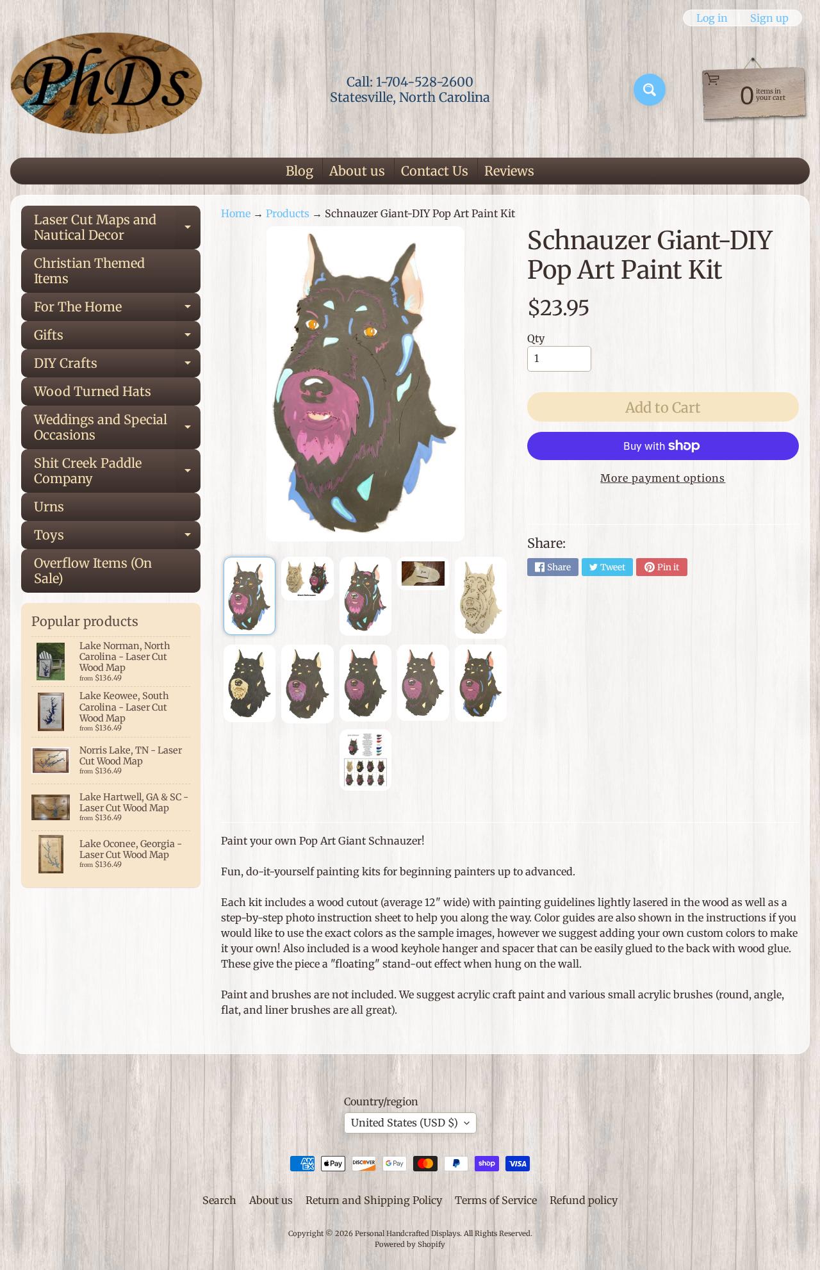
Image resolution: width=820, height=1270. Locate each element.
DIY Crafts (117, 366)
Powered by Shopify (410, 1244)
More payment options (662, 478)
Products (287, 213)
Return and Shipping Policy (374, 1200)
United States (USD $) (404, 1122)
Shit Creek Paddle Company (117, 471)
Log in (712, 18)
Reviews (509, 171)
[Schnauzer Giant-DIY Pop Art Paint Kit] (249, 596)
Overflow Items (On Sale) (93, 570)
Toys (117, 538)
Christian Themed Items (89, 270)
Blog (299, 171)
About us (357, 171)
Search (219, 1200)
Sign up (769, 18)
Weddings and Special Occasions (117, 428)
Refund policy (584, 1200)
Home (235, 213)
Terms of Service (496, 1200)
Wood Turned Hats (92, 391)
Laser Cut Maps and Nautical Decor (117, 228)
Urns (49, 507)
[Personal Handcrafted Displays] (106, 89)
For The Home (117, 310)
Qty (536, 338)
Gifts (117, 338)
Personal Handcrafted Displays (407, 1233)
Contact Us (434, 171)
